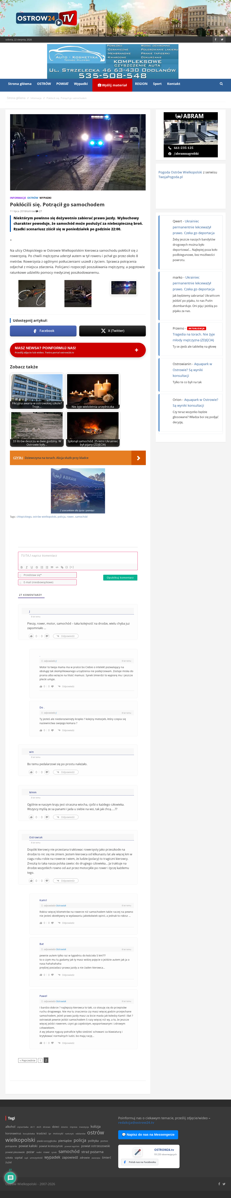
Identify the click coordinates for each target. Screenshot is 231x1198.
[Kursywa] (26, 567)
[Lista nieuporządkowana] (46, 567)
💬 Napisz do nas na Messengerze (148, 1134)
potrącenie (11, 1146)
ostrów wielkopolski (44, 516)
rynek (54, 1152)
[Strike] (36, 567)
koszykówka (29, 1133)
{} (67, 567)
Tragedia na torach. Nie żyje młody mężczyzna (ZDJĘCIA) (194, 334)
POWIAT (62, 83)
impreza (73, 1127)
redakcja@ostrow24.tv (136, 1122)
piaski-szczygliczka (46, 1141)
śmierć (106, 1158)
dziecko (64, 1127)
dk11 (32, 1127)
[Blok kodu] (57, 567)
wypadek (52, 1157)
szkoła (9, 1157)
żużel (8, 1162)
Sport (157, 83)
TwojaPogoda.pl (170, 177)
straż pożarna (92, 1151)
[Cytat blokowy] (52, 567)
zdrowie (85, 1157)
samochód (81, 516)
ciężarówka (23, 1126)
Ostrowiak (61, 905)
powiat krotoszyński (51, 1146)
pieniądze (65, 1141)
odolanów (80, 1133)
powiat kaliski (28, 1146)
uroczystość (36, 1157)
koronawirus (13, 1133)
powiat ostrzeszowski (95, 1146)
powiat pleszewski (15, 1152)
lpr (50, 1133)
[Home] (16, 98)
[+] (72, 567)
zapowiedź (70, 1157)
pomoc (104, 1141)
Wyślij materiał (114, 85)
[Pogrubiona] (21, 567)
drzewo (46, 1126)
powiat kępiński (72, 1146)
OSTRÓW (44, 83)
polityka (93, 1141)
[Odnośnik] (62, 567)
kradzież (42, 1133)
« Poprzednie (27, 1060)
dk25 (39, 1127)
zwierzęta (95, 1157)
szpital (19, 1158)
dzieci (55, 1127)
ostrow (31, 211)
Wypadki (81, 83)
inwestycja (84, 1127)
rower (70, 516)
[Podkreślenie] (31, 567)
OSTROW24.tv (164, 1150)
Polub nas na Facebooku (142, 1162)
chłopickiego (24, 516)
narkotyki (69, 1133)
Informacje (18, 197)
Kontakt (173, 83)
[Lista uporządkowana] (41, 567)
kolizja (96, 1126)
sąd (26, 1157)
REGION (141, 83)
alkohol (10, 1127)
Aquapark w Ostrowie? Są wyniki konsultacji (192, 370)
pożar (30, 1152)
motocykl (58, 1133)
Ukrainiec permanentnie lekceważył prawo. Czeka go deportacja (194, 227)
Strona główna (20, 83)
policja (62, 516)
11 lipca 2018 (18, 211)
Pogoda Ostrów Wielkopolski (180, 172)
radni (39, 1152)
